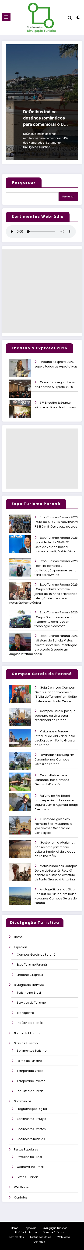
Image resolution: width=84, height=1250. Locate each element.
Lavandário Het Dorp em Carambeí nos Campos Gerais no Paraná (54, 759)
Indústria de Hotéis (30, 1023)
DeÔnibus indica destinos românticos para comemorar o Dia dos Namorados (45, 118)
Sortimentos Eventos (31, 1129)
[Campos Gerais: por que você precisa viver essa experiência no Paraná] (24, 720)
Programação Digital (32, 1109)
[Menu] (6, 17)
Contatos (21, 1197)
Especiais (21, 947)
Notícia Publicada (27, 1033)
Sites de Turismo (26, 1043)
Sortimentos (22, 1101)
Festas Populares (26, 1149)
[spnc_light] (78, 18)
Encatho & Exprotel (30, 975)
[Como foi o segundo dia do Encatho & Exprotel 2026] (24, 392)
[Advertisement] (42, 291)
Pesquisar (68, 196)
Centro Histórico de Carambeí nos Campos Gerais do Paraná (52, 779)
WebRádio (21, 1187)
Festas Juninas (27, 1177)
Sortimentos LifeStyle (31, 1119)
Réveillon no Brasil (29, 1157)
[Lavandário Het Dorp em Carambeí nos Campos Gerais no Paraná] (24, 764)
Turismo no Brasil (29, 993)
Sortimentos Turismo (31, 1051)
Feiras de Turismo (29, 1061)
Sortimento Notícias (31, 1139)
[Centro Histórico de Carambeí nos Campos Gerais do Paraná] (24, 785)
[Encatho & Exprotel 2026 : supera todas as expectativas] (24, 371)
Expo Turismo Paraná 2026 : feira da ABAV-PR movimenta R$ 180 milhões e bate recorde (56, 521)
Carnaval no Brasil (30, 1167)
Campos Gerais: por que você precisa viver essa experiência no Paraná (55, 715)
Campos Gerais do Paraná (36, 955)
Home (18, 937)
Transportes (25, 1013)
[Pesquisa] (69, 18)
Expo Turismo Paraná (32, 964)
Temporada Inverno (31, 1081)
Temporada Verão (30, 1071)
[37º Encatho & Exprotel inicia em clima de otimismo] (24, 412)
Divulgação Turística (29, 985)
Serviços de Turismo (31, 1003)
